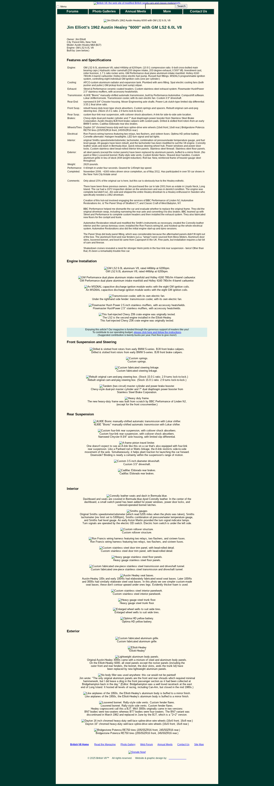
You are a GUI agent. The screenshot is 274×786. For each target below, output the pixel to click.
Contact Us (198, 11)
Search (181, 6)
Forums (72, 11)
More (167, 11)
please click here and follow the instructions (157, 332)
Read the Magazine (105, 744)
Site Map (199, 744)
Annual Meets (135, 11)
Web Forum (146, 744)
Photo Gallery (128, 744)
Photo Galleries (104, 11)
